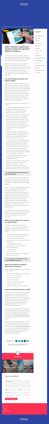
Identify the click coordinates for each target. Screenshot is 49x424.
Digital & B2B (6, 30)
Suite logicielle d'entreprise (40, 70)
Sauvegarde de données (39, 65)
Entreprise (37, 40)
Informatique (37, 48)
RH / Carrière (37, 63)
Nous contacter (6, 406)
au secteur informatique (15, 226)
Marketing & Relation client (40, 58)
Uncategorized (38, 72)
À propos (5, 408)
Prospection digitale (39, 60)
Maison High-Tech (38, 55)
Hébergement (37, 45)
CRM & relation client (39, 36)
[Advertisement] (24, 17)
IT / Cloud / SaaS (38, 50)
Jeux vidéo (37, 53)
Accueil (3, 26)
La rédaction (17, 356)
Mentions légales (6, 411)
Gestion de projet (38, 43)
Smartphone (37, 67)
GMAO (22, 297)
